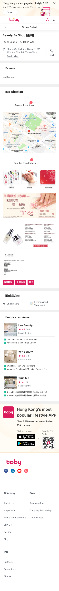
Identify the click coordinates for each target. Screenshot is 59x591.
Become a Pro (37, 503)
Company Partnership (40, 510)
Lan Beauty (25, 325)
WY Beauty (25, 351)
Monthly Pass (36, 517)
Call (52, 55)
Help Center (10, 510)
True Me (23, 378)
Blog (6, 539)
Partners (8, 562)
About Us (9, 503)
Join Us (8, 524)
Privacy (7, 532)
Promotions (10, 569)
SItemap (8, 576)
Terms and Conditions (15, 517)
